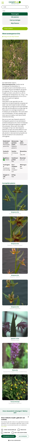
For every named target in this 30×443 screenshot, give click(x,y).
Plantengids (15, 14)
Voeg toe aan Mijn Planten (11, 36)
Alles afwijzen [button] (23, 436)
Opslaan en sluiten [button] (8, 436)
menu (3, 3)
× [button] (28, 417)
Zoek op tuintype (15, 20)
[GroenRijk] (15, 2)
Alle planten (15, 17)
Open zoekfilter (9, 28)
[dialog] (15, 429)
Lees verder (4, 426)
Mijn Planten (15, 23)
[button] (15, 440)
